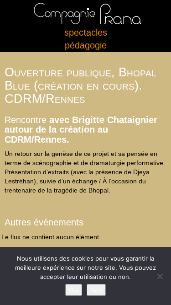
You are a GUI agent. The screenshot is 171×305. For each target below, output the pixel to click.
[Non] (159, 276)
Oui (73, 290)
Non (96, 290)
